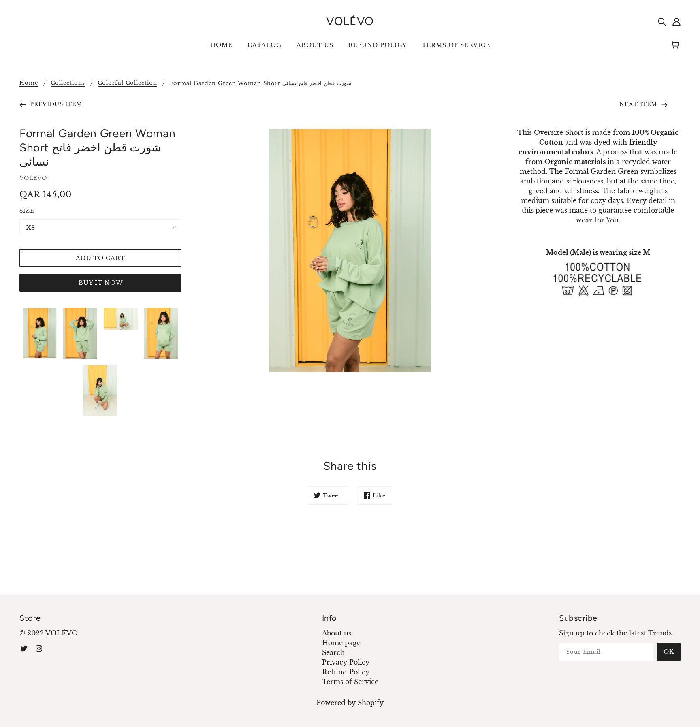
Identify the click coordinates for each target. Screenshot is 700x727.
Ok (669, 651)
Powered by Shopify (350, 703)
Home (28, 83)
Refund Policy (345, 672)
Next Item (639, 104)
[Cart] (676, 45)
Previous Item (55, 104)
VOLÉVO (350, 21)
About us (336, 633)
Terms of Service (350, 682)
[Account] (676, 21)
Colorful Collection (127, 83)
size (26, 210)
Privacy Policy (345, 662)
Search (333, 652)
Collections (68, 83)
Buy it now (101, 282)
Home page (341, 643)
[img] (662, 21)
